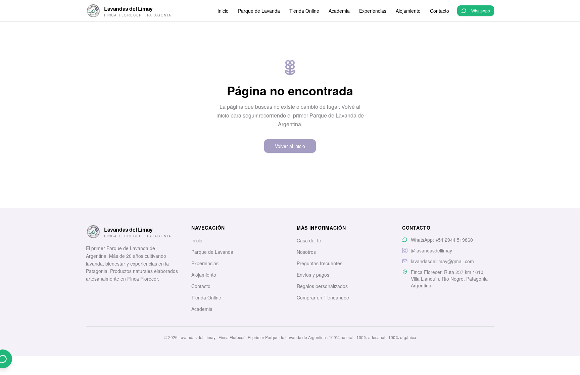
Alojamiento (408, 10)
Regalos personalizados (322, 286)
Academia (339, 10)
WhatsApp (480, 10)
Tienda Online (304, 10)
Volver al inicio (290, 146)
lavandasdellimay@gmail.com (442, 261)
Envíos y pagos (313, 274)
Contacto (439, 10)
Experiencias (372, 10)
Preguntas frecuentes (319, 263)
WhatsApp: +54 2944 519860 (442, 239)
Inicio (223, 10)
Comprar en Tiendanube (323, 297)
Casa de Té (309, 240)
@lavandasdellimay (431, 250)
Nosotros (306, 251)
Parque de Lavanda (259, 10)
